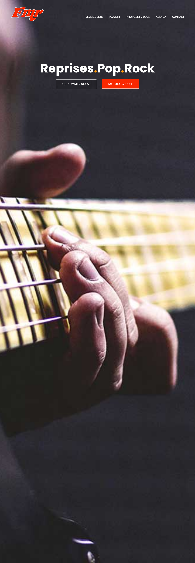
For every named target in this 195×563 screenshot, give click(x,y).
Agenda (161, 16)
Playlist (114, 16)
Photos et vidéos (138, 16)
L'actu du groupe (120, 84)
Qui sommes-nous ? (76, 84)
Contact (178, 16)
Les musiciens (94, 16)
